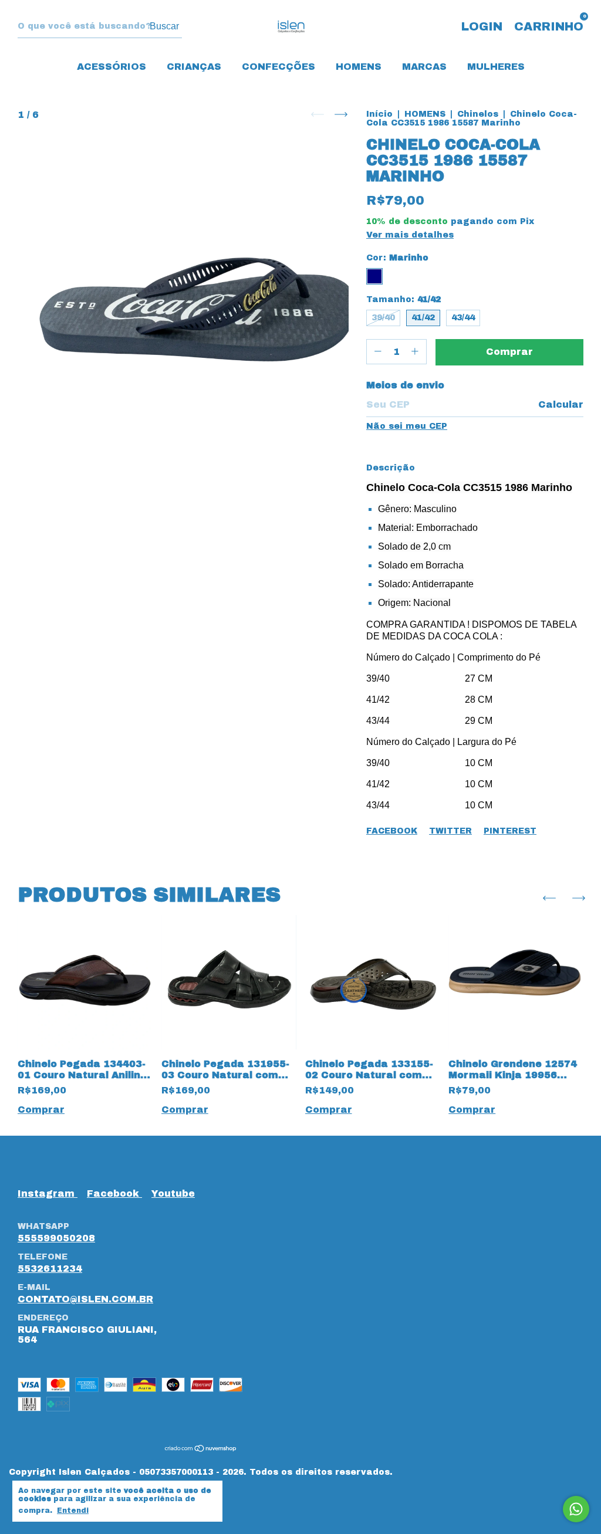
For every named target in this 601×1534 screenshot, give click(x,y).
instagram (47, 1193)
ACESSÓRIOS (111, 67)
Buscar (164, 26)
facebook (114, 1193)
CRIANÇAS (194, 67)
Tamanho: (403, 299)
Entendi (73, 1510)
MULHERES (496, 67)
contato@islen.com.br (85, 1299)
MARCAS (424, 67)
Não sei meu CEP (406, 426)
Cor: (397, 257)
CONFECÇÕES (278, 67)
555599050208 (56, 1238)
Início (379, 114)
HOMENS (358, 67)
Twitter (450, 831)
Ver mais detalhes (410, 235)
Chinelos (477, 114)
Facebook (391, 831)
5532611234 (50, 1269)
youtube (173, 1193)
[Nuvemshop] (201, 1449)
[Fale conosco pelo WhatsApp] (576, 1509)
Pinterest (510, 831)
